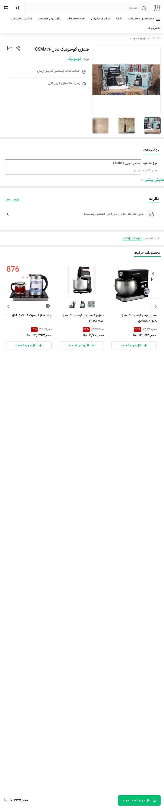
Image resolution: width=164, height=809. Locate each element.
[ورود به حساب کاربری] (17, 7)
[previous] (156, 306)
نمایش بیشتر (154, 180)
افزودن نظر (12, 199)
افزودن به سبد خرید (136, 800)
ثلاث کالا (156, 38)
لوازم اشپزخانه (138, 38)
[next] (8, 306)
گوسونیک (74, 59)
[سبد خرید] (6, 7)
